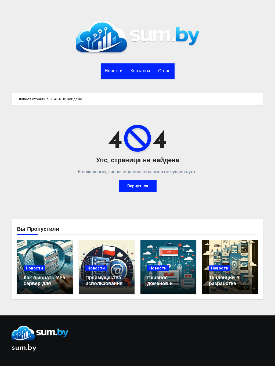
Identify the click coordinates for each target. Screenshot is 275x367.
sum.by (24, 348)
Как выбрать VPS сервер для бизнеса (44, 284)
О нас (164, 71)
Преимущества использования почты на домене (106, 284)
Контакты (140, 71)
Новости (114, 71)
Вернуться (137, 186)
